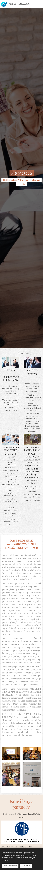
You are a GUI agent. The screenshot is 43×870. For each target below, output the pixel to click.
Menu (40, 4)
